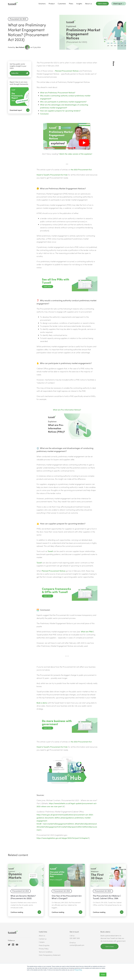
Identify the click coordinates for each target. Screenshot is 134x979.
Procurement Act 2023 (18, 19)
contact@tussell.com (77, 945)
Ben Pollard (20, 47)
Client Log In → (118, 3)
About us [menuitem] (88, 3)
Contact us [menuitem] (42, 939)
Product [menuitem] (52, 3)
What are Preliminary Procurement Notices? (57, 92)
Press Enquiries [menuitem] (44, 945)
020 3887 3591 (75, 938)
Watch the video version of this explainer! (75, 154)
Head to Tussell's (43, 174)
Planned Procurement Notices (67, 71)
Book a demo (42, 703)
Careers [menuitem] (42, 942)
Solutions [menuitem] (42, 3)
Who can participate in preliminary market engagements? (63, 101)
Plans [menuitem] (71, 3)
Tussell (50, 551)
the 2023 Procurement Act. (82, 169)
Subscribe (14, 73)
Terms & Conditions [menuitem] (45, 952)
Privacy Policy (78, 970)
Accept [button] (103, 974)
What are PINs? (87, 631)
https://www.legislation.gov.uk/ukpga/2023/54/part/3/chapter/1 (63, 838)
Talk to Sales (102, 3)
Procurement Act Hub (59, 174)
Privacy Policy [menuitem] (43, 948)
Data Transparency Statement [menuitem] (49, 955)
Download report (16, 110)
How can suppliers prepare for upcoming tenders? (60, 110)
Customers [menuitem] (62, 3)
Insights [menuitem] (79, 3)
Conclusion (44, 113)
